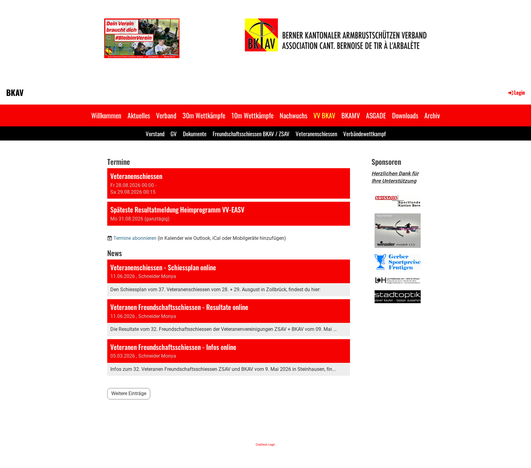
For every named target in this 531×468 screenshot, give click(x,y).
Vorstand (155, 133)
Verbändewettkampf (364, 133)
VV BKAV (324, 115)
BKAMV (350, 115)
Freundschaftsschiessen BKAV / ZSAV (251, 133)
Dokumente (194, 133)
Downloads (405, 115)
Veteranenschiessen (316, 133)
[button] (228, 183)
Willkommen (106, 115)
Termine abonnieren (134, 238)
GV (174, 133)
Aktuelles (139, 115)
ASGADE (376, 115)
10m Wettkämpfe (252, 115)
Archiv (432, 115)
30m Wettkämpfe (204, 115)
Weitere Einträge (128, 393)
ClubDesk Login (265, 444)
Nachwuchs (293, 115)
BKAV (15, 92)
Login (519, 92)
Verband (166, 115)
